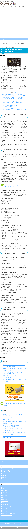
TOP (7, 42)
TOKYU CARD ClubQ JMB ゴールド (8, 513)
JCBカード (4, 487)
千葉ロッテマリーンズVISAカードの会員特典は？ (12, 102)
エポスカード (4, 511)
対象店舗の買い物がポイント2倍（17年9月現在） (14, 98)
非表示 (15, 92)
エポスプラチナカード (6, 508)
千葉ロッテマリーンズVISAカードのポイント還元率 (14, 95)
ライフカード (4, 495)
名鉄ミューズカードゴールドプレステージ (9, 502)
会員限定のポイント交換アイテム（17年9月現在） (14, 99)
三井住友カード (5, 488)
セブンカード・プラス (6, 499)
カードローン (4, 475)
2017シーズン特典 (7, 106)
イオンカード (4, 492)
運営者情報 (4, 477)
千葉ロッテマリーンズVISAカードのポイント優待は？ (13, 97)
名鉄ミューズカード (5, 504)
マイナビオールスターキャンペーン (11, 105)
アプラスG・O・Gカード (6, 506)
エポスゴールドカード (6, 510)
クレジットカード (5, 473)
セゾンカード (4, 490)
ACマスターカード (5, 497)
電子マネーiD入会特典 (8, 108)
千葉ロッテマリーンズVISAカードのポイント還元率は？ (13, 94)
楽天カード (4, 493)
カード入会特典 (7, 104)
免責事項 (3, 478)
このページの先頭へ (15, 527)
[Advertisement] (14, 24)
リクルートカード (5, 501)
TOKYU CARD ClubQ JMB (7, 515)
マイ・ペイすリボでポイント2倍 (10, 101)
